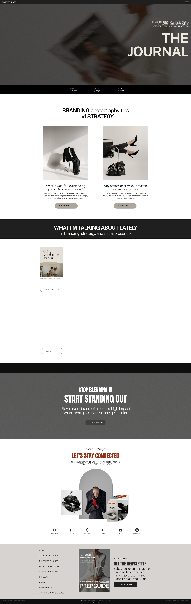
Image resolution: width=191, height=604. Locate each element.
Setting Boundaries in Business (50, 279)
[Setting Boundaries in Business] (51, 262)
